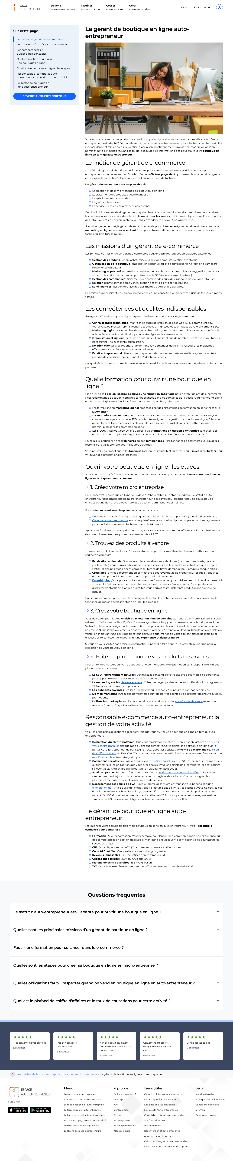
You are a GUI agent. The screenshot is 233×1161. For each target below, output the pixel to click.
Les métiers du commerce (80, 1074)
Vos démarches (152, 1125)
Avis (116, 1104)
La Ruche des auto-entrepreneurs (82, 1130)
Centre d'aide (121, 1109)
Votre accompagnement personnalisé (85, 1120)
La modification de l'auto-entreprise (84, 1104)
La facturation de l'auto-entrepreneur (84, 1115)
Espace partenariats (125, 1125)
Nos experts (120, 1099)
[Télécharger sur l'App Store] (18, 1110)
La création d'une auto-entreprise (82, 1099)
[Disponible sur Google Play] (40, 1110)
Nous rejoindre (122, 1130)
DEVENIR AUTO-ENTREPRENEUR (45, 96)
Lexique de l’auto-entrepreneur (161, 1109)
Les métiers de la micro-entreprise (38, 1074)
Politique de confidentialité (210, 1099)
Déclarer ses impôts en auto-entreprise (166, 1146)
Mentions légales (204, 1094)
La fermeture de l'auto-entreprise (82, 1109)
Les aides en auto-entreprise (159, 1104)
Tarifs (184, 7)
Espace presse (121, 1120)
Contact (118, 1115)
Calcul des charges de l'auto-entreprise (165, 1141)
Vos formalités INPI (154, 1120)
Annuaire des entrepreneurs (159, 1136)
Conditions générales (207, 1104)
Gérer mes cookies (205, 1115)
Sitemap (200, 1109)
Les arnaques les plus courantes (161, 1099)
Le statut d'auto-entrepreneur (80, 1094)
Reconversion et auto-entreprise (162, 1130)
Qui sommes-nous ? (125, 1094)
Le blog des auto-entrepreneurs (81, 1125)
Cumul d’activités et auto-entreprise (164, 1115)
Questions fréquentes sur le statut (163, 1094)
